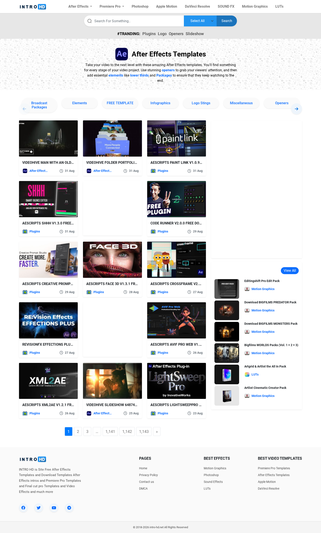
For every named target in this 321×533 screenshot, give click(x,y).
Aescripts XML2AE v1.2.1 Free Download (58, 405)
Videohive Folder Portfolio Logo (116, 163)
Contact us (146, 481)
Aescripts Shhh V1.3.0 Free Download (56, 223)
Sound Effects (213, 481)
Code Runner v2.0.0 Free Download (182, 223)
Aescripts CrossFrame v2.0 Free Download (190, 284)
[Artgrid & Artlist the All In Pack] (226, 374)
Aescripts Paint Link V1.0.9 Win (178, 163)
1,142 (127, 431)
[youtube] (54, 507)
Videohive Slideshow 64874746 (113, 405)
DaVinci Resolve (268, 488)
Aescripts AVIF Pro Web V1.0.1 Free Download (191, 344)
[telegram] (69, 507)
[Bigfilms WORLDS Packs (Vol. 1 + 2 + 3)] (226, 353)
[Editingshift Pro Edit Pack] (226, 289)
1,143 (144, 431)
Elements (79, 103)
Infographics (160, 103)
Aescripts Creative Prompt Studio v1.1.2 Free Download (74, 284)
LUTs (207, 488)
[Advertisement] (110, 208)
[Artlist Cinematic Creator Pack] (226, 396)
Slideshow (195, 33)
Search (226, 21)
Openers (176, 33)
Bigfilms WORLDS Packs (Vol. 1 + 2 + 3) (271, 345)
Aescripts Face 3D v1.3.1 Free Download (122, 284)
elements (116, 75)
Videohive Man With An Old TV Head (54, 163)
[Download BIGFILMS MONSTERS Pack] (226, 332)
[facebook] (23, 507)
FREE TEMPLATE (120, 103)
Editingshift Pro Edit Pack (262, 281)
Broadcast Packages (39, 105)
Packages (164, 75)
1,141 (110, 431)
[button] (296, 108)
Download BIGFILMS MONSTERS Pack (270, 323)
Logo (162, 33)
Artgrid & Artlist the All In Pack (265, 366)
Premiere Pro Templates (274, 468)
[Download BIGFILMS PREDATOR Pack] (226, 310)
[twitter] (38, 507)
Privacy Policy (148, 475)
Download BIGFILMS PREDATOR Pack (270, 302)
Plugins (149, 33)
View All (290, 270)
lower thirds (139, 75)
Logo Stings (201, 103)
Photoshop (211, 475)
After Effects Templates (38, 171)
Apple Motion (267, 481)
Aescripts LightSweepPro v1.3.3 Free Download (194, 405)
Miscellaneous (241, 103)
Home (143, 468)
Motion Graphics (215, 468)
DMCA (143, 488)
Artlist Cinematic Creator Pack (265, 388)
